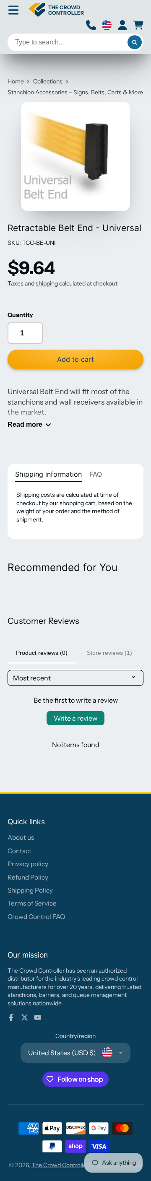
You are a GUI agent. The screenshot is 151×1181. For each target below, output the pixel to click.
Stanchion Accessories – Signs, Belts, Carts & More (75, 92)
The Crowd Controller (60, 1165)
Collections (47, 81)
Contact (19, 851)
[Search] (135, 42)
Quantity (20, 315)
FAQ (95, 474)
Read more (25, 424)
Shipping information (48, 474)
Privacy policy (28, 864)
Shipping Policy (30, 890)
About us (21, 837)
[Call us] (91, 25)
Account (122, 25)
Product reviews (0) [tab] (42, 652)
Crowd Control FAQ (36, 917)
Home (16, 81)
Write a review (75, 718)
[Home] (56, 10)
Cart (138, 25)
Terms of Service (32, 903)
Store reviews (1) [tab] (109, 652)
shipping (47, 283)
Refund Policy (28, 877)
